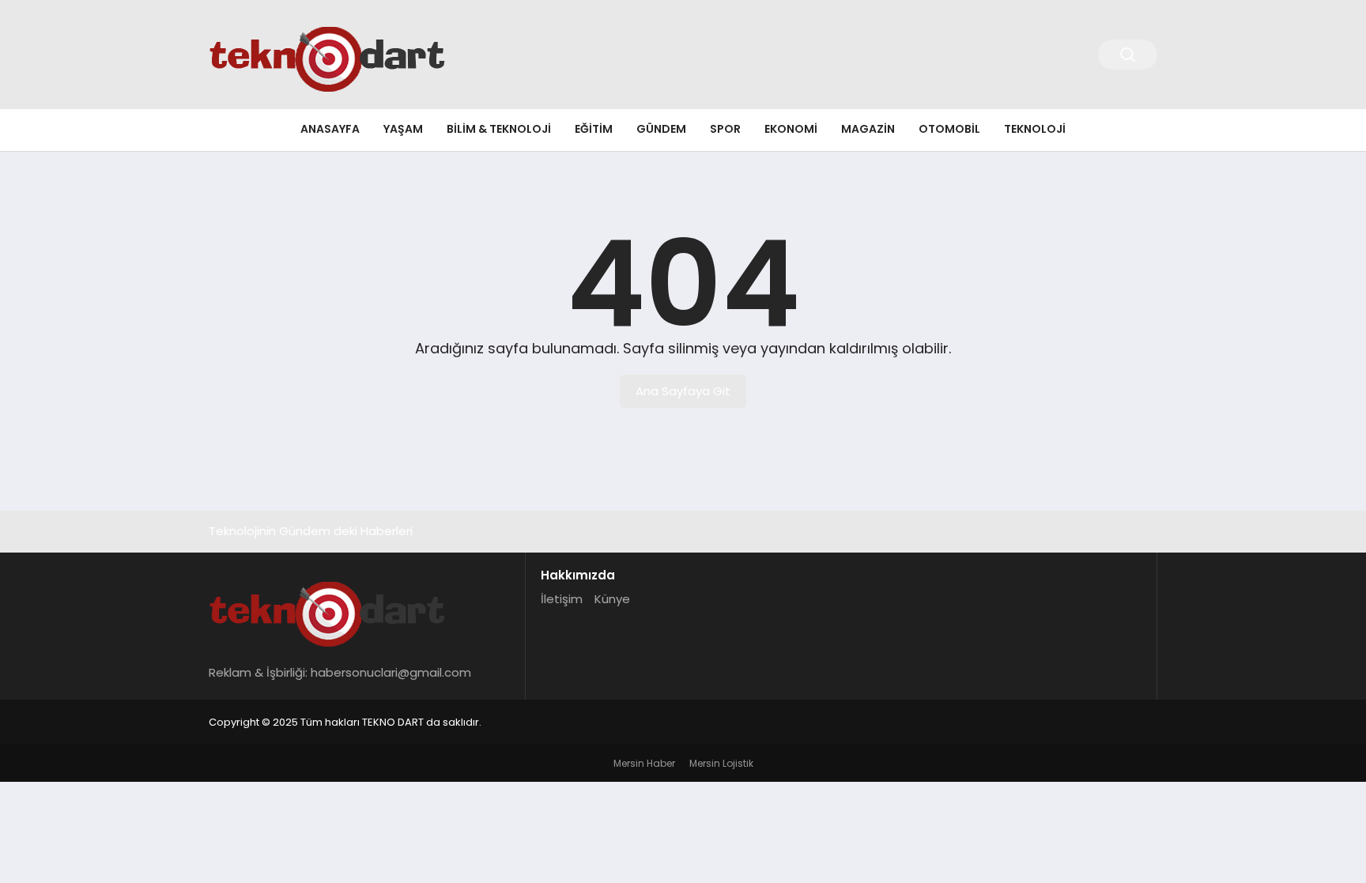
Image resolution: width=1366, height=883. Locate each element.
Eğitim (594, 129)
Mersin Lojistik (721, 763)
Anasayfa (330, 129)
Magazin (868, 129)
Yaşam (403, 129)
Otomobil (949, 129)
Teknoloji (1035, 129)
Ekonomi (790, 129)
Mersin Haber (644, 763)
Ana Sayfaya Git (683, 391)
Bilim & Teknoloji (499, 129)
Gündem (661, 129)
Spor (725, 129)
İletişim (562, 599)
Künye (612, 599)
